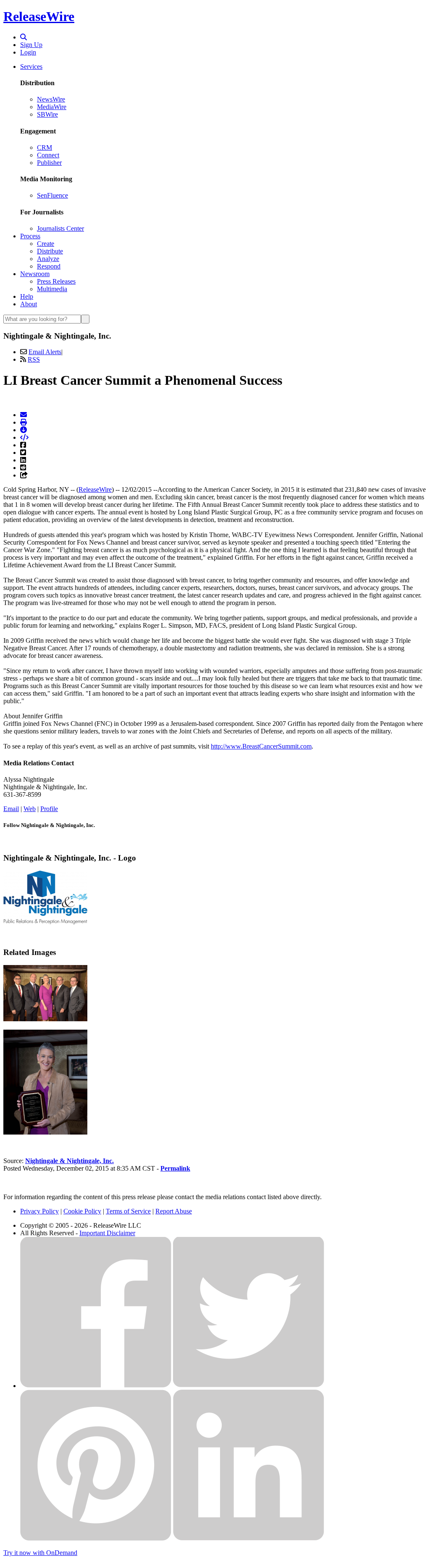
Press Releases (56, 281)
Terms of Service (128, 1211)
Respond (48, 266)
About (28, 304)
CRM (44, 147)
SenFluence (52, 195)
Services (31, 66)
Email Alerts (45, 351)
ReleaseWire (38, 16)
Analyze (48, 258)
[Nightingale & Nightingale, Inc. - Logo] (45, 922)
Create (45, 243)
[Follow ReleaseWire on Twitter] (248, 1385)
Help (26, 296)
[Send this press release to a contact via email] (23, 414)
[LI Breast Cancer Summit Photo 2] (45, 1132)
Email (11, 808)
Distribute (50, 251)
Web (30, 808)
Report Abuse (173, 1211)
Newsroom (35, 273)
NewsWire (51, 99)
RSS (34, 359)
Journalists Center (60, 228)
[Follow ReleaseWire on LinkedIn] (248, 1538)
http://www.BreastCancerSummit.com (261, 746)
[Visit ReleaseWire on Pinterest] (95, 1538)
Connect (48, 155)
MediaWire (51, 106)
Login (28, 52)
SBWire (47, 114)
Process (30, 236)
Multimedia (52, 288)
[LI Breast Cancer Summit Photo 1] (45, 1019)
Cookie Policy (82, 1211)
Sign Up (31, 44)
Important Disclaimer (107, 1233)
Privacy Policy (39, 1211)
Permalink (175, 1168)
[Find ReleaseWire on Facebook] (95, 1385)
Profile (49, 808)
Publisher (49, 162)
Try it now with (40, 1552)
